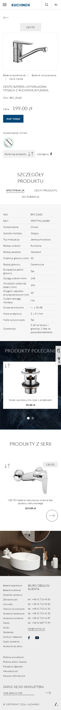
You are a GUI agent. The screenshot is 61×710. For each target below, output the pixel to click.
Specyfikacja (15, 190)
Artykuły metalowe (12, 636)
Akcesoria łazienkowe (14, 613)
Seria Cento (16, 79)
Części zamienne (11, 641)
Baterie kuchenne (11, 590)
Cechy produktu (45, 190)
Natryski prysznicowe (14, 608)
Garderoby (8, 632)
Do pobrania (30, 196)
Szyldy (6, 627)
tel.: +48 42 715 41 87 (39, 617)
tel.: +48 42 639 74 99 (39, 622)
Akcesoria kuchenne (13, 618)
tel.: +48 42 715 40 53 (39, 599)
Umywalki (8, 604)
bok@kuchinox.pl (36, 628)
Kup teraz (13, 119)
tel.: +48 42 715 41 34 (39, 608)
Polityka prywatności (13, 657)
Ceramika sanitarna (12, 594)
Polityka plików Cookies (15, 661)
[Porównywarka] (7, 366)
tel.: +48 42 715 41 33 (39, 613)
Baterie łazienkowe (14, 75)
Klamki (6, 622)
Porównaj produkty (15, 154)
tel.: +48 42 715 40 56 (39, 603)
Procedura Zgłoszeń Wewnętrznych (13, 669)
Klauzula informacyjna (14, 675)
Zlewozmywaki (10, 599)
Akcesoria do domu (12, 646)
